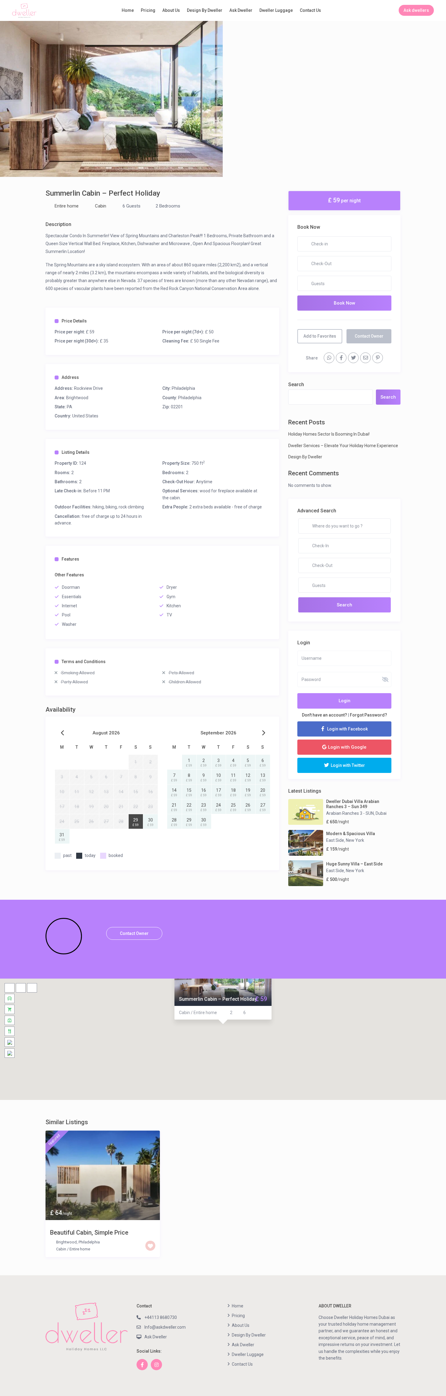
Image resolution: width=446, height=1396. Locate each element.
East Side (335, 840)
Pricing (148, 10)
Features (70, 559)
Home (128, 10)
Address (70, 377)
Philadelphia (183, 388)
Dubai (381, 813)
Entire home (67, 206)
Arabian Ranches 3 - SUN (350, 813)
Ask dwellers (416, 10)
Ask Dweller (240, 10)
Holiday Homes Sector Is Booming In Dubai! (329, 434)
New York (355, 840)
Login (344, 700)
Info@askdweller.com (165, 1327)
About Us (171, 10)
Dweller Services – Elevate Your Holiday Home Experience (343, 445)
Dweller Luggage (276, 10)
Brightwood (77, 397)
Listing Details (76, 452)
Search (296, 384)
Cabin (100, 206)
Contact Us (310, 10)
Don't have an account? (324, 715)
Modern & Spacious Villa (350, 833)
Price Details (74, 321)
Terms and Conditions (84, 661)
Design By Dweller (204, 10)
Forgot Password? (368, 715)
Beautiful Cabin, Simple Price (89, 1232)
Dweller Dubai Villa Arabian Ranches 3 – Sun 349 (352, 804)
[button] (223, 1031)
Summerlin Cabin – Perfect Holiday (218, 999)
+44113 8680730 (160, 1317)
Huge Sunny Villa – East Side (354, 864)
